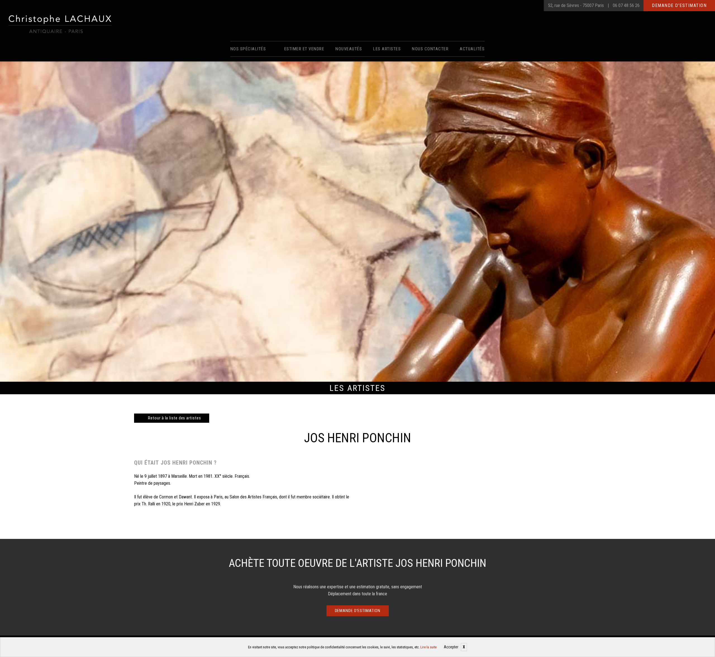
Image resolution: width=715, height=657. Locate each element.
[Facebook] (522, 5)
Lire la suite (428, 647)
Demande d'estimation (679, 5)
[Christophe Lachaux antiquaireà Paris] (60, 24)
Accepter (451, 647)
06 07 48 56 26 (626, 5)
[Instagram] (534, 5)
